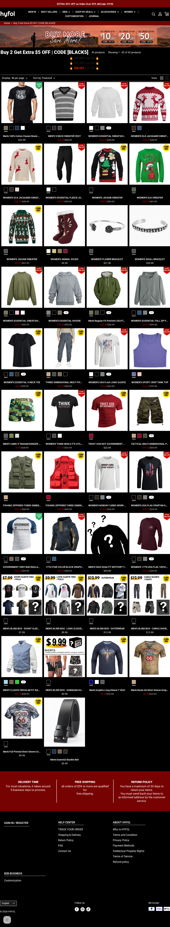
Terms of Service (122, 856)
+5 (151, 436)
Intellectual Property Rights (128, 851)
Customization (12, 880)
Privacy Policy (121, 840)
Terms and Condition (125, 834)
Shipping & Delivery (69, 834)
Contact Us (64, 851)
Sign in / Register (16, 823)
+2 (109, 128)
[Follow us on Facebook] (77, 909)
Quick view (22, 136)
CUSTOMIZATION (74, 16)
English (5, 903)
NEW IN (32, 11)
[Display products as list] (167, 78)
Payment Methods (123, 845)
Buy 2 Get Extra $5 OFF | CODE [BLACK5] (34, 23)
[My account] (160, 14)
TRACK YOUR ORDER (70, 829)
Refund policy (121, 861)
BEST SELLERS (49, 11)
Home (7, 23)
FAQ (60, 845)
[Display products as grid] (161, 78)
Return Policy (66, 840)
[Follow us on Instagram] (83, 909)
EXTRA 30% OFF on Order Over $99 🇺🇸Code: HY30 (85, 3)
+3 (151, 312)
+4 (109, 312)
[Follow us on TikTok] (88, 909)
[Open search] (153, 14)
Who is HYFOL (121, 829)
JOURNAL (94, 16)
